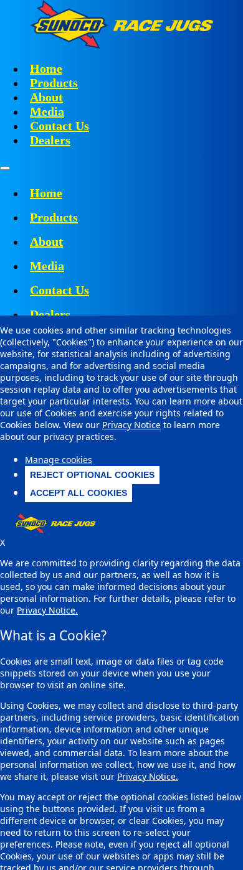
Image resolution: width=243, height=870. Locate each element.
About (46, 97)
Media (47, 111)
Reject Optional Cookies (92, 475)
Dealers (50, 140)
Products (54, 83)
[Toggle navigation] (5, 168)
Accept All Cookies (78, 493)
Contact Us (59, 126)
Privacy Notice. (147, 776)
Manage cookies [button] (58, 459)
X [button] (2, 542)
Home (46, 68)
